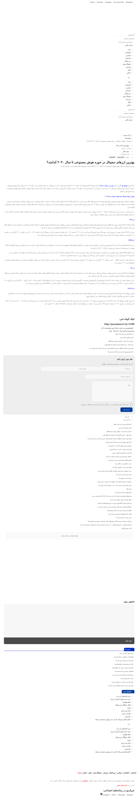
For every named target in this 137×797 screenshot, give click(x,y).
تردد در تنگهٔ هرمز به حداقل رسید (123, 463)
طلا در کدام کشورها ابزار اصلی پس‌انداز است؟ (120, 514)
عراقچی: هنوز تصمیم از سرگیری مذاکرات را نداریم (119, 456)
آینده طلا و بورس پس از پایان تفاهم (124, 334)
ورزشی (128, 67)
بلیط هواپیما (127, 702)
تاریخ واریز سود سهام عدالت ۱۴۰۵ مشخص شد (120, 446)
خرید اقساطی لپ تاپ (123, 696)
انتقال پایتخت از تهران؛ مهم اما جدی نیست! (121, 499)
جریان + (79, 773)
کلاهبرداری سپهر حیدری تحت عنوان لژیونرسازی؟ (119, 510)
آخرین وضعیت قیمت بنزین (126, 337)
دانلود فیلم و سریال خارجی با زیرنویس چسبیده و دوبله (113, 719)
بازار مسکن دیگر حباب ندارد (126, 653)
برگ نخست (127, 135)
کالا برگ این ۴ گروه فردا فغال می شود (122, 453)
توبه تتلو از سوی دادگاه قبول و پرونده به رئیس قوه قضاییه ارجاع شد (115, 503)
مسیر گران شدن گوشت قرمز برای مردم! (122, 675)
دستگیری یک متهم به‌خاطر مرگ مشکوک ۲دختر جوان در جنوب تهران (114, 481)
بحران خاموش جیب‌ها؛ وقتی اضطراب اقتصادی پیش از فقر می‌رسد (115, 471)
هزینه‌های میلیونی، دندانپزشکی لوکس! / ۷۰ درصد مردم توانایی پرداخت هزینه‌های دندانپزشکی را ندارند (106, 524)
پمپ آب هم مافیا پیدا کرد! (126, 678)
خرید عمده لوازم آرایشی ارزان (121, 699)
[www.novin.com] (120, 581)
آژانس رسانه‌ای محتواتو (122, 785)
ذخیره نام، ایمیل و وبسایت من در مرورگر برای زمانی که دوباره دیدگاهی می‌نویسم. (105, 404)
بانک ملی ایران (126, 711)
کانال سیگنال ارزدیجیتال (123, 705)
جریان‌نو (85, 781)
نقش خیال (129, 489)
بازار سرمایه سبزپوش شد (125, 478)
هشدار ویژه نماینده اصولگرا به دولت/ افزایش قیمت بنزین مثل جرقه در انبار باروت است (111, 348)
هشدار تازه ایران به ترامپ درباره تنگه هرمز (121, 449)
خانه (129, 50)
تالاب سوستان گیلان (126, 528)
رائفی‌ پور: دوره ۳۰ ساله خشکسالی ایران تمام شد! (120, 685)
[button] (69, 34)
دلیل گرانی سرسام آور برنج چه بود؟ (124, 660)
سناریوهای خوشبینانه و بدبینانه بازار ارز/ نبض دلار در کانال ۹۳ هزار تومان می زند (112, 496)
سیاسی (128, 55)
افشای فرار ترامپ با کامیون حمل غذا (122, 467)
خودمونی (128, 716)
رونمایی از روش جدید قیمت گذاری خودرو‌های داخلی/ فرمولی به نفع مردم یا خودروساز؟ (110, 521)
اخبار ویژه (120, 157)
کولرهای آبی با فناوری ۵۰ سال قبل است (123, 657)
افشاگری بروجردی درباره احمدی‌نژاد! (124, 671)
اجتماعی (128, 58)
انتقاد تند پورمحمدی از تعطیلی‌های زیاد (123, 664)
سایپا (129, 708)
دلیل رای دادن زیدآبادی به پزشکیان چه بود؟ (122, 682)
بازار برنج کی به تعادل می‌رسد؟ (124, 517)
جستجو (132, 38)
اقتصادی (128, 52)
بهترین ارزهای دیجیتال (106, 185)
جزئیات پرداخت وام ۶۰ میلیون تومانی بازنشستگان (120, 341)
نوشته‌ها (128, 138)
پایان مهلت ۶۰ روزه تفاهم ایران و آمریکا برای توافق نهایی (118, 344)
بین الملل (128, 61)
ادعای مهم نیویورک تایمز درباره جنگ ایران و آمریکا (120, 352)
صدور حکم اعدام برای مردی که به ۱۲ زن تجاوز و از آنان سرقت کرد (115, 485)
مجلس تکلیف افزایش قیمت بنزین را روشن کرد (120, 460)
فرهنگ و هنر (127, 64)
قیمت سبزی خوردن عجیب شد (124, 474)
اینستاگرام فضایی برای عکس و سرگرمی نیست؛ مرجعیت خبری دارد (114, 507)
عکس (129, 73)
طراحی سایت (126, 714)
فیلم (129, 70)
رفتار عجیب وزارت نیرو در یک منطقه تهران (122, 667)
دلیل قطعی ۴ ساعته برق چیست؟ (123, 492)
